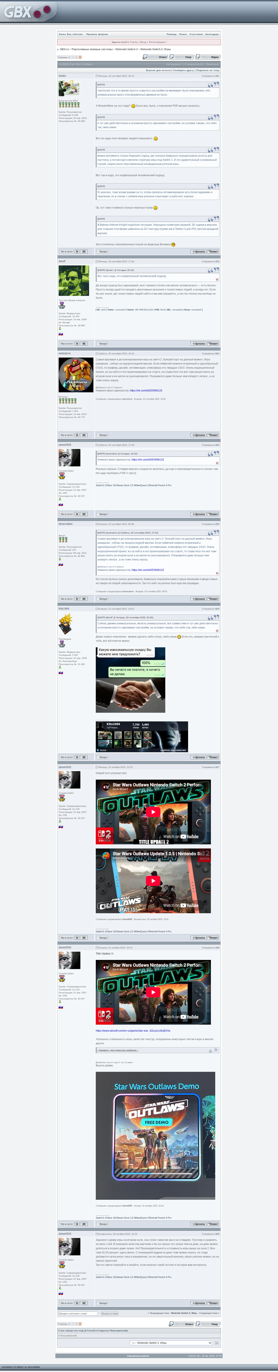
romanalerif (120, 310)
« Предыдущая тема (158, 1313)
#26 (217, 609)
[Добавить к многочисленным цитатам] (198, 251)
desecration (66, 523)
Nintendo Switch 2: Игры (156, 49)
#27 (217, 767)
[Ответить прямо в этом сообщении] (213, 251)
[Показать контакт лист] (77, 251)
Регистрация (157, 42)
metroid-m (65, 353)
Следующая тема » (209, 1313)
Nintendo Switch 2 (127, 49)
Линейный (212, 64)
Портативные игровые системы (92, 49)
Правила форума (97, 34)
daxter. (62, 75)
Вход (143, 42)
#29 (217, 1234)
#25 (217, 524)
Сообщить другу (183, 70)
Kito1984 (64, 608)
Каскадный (173, 64)
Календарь (212, 34)
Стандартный (193, 64)
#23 (217, 353)
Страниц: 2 (64, 57)
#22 (217, 261)
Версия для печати (158, 70)
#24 (217, 445)
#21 (217, 76)
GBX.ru (64, 49)
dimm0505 (65, 444)
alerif (103, 310)
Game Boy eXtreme (71, 34)
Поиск (183, 34)
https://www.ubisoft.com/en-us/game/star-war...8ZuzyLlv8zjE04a (133, 1030)
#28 (217, 947)
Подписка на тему (208, 70)
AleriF (62, 261)
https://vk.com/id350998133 (146, 390)
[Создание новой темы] (181, 56)
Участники (196, 34)
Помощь (172, 34)
